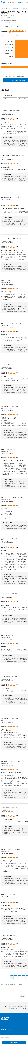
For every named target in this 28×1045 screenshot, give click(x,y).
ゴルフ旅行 (11, 1008)
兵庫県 (10, 8)
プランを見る (14, 1042)
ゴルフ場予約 (4, 8)
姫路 (14, 8)
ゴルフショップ (12, 1006)
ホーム (9, 2)
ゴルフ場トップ (7, 26)
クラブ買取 (20, 1006)
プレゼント (18, 1008)
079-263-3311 (7, 22)
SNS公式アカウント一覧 (7, 1029)
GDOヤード (16, 76)
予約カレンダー (19, 26)
